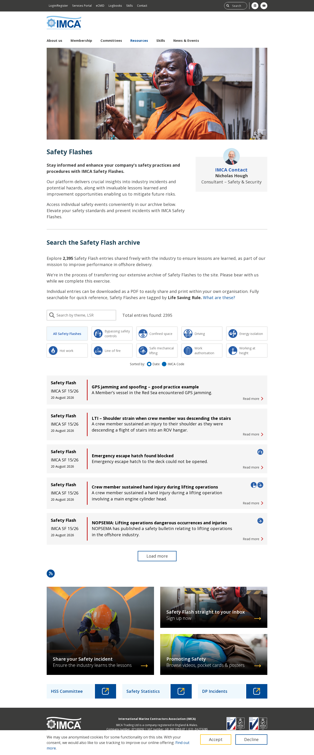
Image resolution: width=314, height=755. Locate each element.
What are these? (219, 297)
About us (54, 40)
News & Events (186, 40)
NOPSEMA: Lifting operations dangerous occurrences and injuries (159, 522)
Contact (142, 6)
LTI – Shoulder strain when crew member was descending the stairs (161, 418)
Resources (139, 40)
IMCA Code (176, 364)
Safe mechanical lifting (161, 350)
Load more (157, 556)
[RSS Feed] (51, 574)
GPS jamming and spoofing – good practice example (145, 387)
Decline (251, 739)
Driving (199, 333)
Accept (216, 739)
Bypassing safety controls (117, 333)
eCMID (100, 6)
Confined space (160, 333)
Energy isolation (251, 333)
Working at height (247, 350)
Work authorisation (204, 350)
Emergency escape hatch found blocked (133, 455)
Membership (81, 40)
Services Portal (82, 6)
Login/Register (58, 6)
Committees (111, 40)
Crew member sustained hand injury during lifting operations (155, 487)
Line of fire (113, 350)
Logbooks (115, 6)
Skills (129, 6)
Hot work (66, 350)
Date (156, 364)
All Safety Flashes (67, 333)
